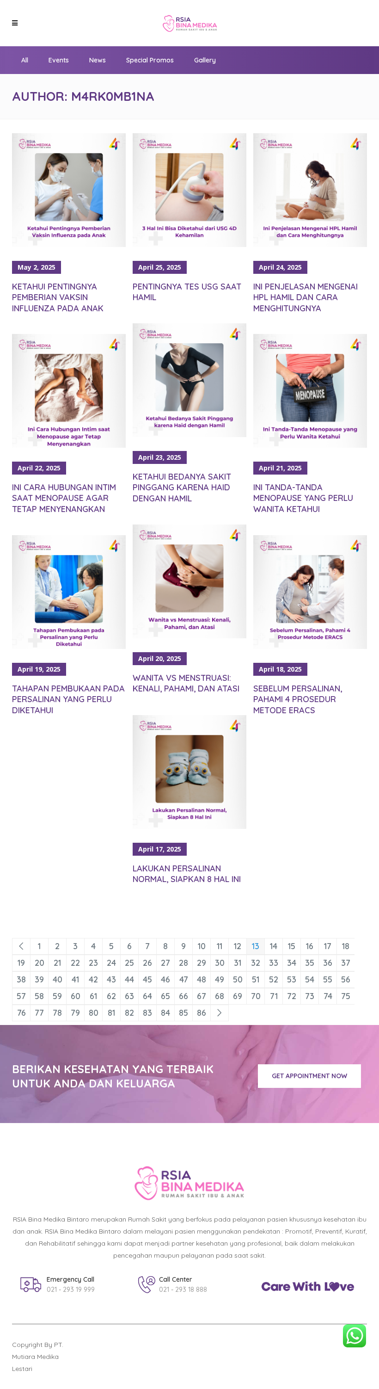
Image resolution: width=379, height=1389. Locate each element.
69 (237, 996)
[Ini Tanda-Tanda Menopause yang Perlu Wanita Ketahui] (310, 391)
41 (75, 979)
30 (220, 962)
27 (165, 962)
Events (59, 60)
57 (21, 996)
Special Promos (150, 60)
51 (255, 979)
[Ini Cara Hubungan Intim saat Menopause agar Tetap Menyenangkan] (69, 391)
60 (75, 996)
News (97, 60)
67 (201, 996)
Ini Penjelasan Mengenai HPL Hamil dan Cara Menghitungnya (305, 297)
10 (202, 946)
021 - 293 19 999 (71, 1289)
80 (93, 1012)
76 (21, 1012)
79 (75, 1012)
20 (39, 962)
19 (21, 962)
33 (273, 962)
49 (219, 979)
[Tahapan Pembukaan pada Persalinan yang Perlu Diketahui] (69, 592)
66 (183, 996)
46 (165, 979)
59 (57, 996)
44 (129, 979)
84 (165, 1012)
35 (309, 962)
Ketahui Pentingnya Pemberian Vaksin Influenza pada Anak (58, 297)
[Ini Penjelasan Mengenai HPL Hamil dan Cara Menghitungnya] (310, 190)
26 (147, 962)
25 (129, 962)
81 (111, 1012)
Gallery (205, 60)
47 (183, 979)
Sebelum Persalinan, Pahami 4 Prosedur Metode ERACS (297, 699)
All (24, 60)
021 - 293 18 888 (183, 1289)
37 (345, 962)
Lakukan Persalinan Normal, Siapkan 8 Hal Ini (187, 873)
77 (39, 1012)
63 (129, 996)
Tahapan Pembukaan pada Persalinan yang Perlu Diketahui (68, 699)
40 (57, 979)
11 (219, 946)
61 (93, 996)
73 (309, 996)
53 (291, 979)
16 (309, 946)
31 (237, 962)
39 (39, 979)
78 (57, 1012)
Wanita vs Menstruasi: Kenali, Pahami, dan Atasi (186, 683)
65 (165, 996)
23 (93, 962)
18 (345, 946)
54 (309, 979)
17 (327, 946)
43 (111, 979)
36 (327, 962)
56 (345, 979)
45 (147, 979)
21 (57, 962)
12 (237, 946)
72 (291, 996)
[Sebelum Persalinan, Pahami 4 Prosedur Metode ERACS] (310, 592)
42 (93, 979)
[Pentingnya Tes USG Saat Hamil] (189, 190)
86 (201, 1012)
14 (273, 946)
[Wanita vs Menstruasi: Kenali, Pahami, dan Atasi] (189, 581)
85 (183, 1012)
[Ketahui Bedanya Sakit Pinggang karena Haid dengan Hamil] (189, 380)
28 (183, 962)
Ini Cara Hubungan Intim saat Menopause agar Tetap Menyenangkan (64, 498)
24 (111, 962)
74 (328, 996)
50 (238, 979)
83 (147, 1012)
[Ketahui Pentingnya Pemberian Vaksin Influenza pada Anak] (69, 190)
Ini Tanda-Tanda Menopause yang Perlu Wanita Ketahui (303, 498)
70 (256, 996)
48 (201, 979)
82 (129, 1012)
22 (75, 962)
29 (201, 962)
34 (291, 962)
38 (21, 979)
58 (39, 996)
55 (327, 979)
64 (147, 996)
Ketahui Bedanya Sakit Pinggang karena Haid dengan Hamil (182, 487)
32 (255, 962)
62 (111, 996)
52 (273, 979)
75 (345, 996)
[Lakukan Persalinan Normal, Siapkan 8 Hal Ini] (189, 772)
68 (219, 996)
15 (291, 946)
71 (274, 996)
